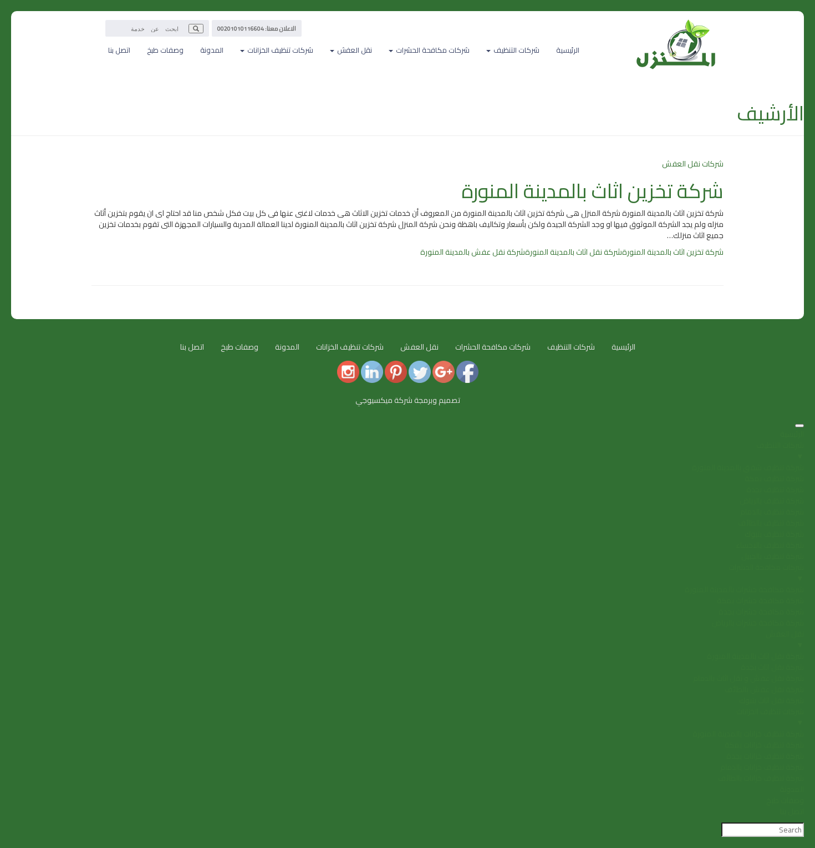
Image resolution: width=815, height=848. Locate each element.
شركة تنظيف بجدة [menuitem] (775, 489)
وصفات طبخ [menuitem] (785, 800)
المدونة (211, 50)
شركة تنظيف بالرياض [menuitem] (772, 500)
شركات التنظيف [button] (515, 50)
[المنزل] (676, 25)
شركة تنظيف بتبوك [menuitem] (774, 534)
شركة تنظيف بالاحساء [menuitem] (770, 545)
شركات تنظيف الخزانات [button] (279, 50)
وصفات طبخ (165, 50)
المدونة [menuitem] (792, 789)
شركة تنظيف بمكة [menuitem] (774, 478)
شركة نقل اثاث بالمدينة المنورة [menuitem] (755, 656)
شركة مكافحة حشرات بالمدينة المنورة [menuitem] (744, 589)
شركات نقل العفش (693, 164)
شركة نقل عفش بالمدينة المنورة (472, 252)
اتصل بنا (119, 50)
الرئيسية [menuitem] (792, 434)
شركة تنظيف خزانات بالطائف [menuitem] (761, 778)
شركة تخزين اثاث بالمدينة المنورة (593, 191)
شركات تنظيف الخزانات (350, 347)
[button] (196, 28)
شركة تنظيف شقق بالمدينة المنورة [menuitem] (748, 467)
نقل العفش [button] (353, 50)
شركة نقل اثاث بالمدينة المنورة (573, 252)
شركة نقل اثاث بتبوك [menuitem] (771, 700)
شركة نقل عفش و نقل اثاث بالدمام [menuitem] (748, 678)
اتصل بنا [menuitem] (792, 811)
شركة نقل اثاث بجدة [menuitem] (772, 667)
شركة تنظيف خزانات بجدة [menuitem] (765, 756)
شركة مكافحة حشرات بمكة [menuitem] (760, 600)
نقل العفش (419, 347)
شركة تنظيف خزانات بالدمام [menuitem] (762, 767)
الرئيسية (567, 50)
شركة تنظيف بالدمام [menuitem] (772, 511)
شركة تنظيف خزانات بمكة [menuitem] (764, 745)
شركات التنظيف (571, 347)
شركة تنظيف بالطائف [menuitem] (771, 523)
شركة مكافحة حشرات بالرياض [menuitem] (758, 622)
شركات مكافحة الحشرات (493, 347)
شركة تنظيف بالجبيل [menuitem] (772, 556)
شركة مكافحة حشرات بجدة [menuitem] (761, 611)
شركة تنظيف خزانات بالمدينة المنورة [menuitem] (748, 733)
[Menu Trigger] (799, 425)
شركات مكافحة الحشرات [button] (432, 50)
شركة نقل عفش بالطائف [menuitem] (764, 689)
